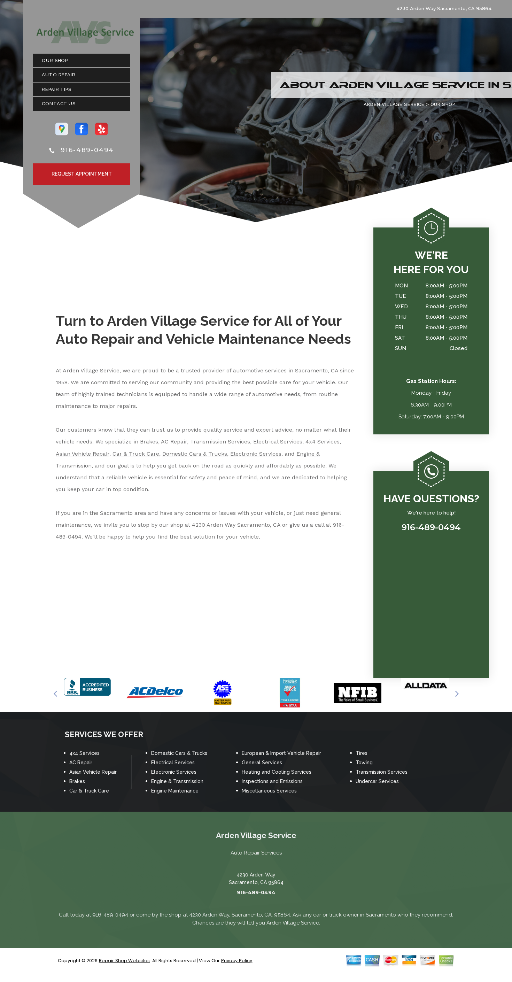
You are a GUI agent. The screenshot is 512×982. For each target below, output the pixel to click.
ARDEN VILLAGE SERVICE (394, 104)
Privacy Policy (237, 960)
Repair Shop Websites (124, 960)
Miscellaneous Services (269, 791)
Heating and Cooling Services (276, 772)
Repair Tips (56, 89)
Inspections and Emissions (272, 781)
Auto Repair (59, 74)
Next (457, 694)
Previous (55, 694)
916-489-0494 (87, 150)
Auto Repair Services (256, 853)
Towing (364, 762)
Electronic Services (255, 453)
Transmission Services (220, 441)
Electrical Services (277, 441)
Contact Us (59, 103)
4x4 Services (322, 441)
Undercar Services (377, 781)
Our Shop (55, 60)
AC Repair (174, 441)
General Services (262, 762)
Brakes (149, 441)
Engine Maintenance (175, 791)
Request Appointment (82, 174)
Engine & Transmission (177, 781)
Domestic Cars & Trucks (194, 453)
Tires (361, 753)
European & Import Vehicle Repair (281, 753)
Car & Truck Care (136, 453)
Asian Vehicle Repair (82, 453)
